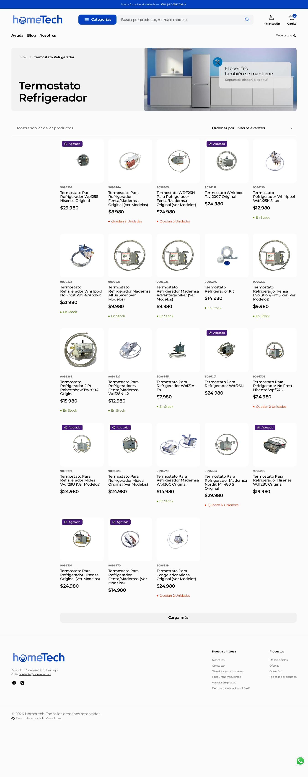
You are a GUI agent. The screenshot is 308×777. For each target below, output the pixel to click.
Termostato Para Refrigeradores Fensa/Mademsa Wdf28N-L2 (123, 388)
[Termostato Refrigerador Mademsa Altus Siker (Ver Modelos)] (130, 298)
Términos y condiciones (227, 671)
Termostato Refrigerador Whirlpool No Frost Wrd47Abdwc (81, 291)
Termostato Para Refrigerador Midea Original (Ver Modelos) (128, 480)
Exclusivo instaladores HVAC (231, 688)
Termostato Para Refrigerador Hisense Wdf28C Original (272, 480)
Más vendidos (278, 660)
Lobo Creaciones (50, 718)
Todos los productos (283, 676)
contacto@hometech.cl (35, 674)
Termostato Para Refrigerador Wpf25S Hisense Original (79, 197)
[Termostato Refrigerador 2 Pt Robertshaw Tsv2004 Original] (82, 393)
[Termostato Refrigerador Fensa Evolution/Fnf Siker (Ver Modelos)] (275, 298)
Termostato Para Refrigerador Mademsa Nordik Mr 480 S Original (226, 482)
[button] (271, 20)
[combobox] (185, 20)
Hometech (34, 714)
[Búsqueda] (247, 19)
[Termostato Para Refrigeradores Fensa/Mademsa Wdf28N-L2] (130, 393)
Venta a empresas (224, 682)
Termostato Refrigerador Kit (219, 289)
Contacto (218, 665)
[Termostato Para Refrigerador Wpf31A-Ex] (178, 391)
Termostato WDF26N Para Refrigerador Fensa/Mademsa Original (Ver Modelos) (176, 199)
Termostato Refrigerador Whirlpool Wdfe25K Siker (274, 197)
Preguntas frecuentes (226, 676)
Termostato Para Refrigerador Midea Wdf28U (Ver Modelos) (80, 480)
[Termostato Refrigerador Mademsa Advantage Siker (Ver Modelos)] (178, 298)
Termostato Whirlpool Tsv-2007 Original (224, 195)
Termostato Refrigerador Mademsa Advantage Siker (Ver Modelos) (178, 293)
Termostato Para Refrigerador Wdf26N (224, 384)
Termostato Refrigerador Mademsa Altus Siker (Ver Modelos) (129, 293)
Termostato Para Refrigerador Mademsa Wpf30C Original (178, 480)
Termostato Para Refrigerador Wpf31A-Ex (176, 386)
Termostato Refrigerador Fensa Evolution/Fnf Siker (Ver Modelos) (274, 293)
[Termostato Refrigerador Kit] (226, 294)
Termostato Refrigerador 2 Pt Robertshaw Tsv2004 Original (79, 388)
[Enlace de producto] (82, 161)
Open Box (276, 671)
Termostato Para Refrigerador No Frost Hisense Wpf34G (273, 386)
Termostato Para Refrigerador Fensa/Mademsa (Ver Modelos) (127, 577)
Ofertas (274, 665)
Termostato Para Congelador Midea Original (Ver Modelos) (176, 575)
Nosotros (218, 660)
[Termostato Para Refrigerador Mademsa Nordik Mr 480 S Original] (226, 487)
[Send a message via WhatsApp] (300, 761)
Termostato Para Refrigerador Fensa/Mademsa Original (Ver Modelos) (128, 199)
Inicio (23, 57)
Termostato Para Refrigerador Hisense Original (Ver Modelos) (80, 575)
